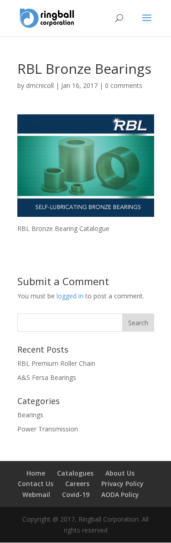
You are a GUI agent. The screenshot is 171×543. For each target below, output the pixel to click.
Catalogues (75, 473)
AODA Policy (120, 494)
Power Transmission (47, 429)
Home (35, 473)
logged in (70, 296)
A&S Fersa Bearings (46, 377)
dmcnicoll (40, 85)
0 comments (123, 85)
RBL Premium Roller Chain (56, 363)
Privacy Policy (122, 483)
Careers (77, 483)
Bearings (30, 414)
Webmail (36, 494)
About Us (120, 473)
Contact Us (35, 483)
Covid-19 (75, 494)
